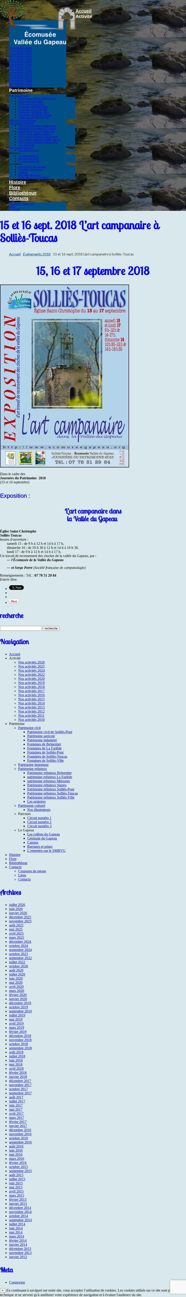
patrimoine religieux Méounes (36, 131)
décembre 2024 (20, 942)
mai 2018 (15, 1064)
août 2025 (16, 925)
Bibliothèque (23, 192)
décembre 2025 (20, 917)
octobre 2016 (18, 1138)
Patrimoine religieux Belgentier (37, 125)
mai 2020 (15, 982)
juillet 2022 (17, 962)
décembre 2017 (20, 1081)
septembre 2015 (20, 1171)
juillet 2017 (17, 1101)
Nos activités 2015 (20, 72)
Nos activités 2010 (20, 86)
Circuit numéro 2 (28, 158)
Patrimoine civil (18, 95)
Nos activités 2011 (20, 83)
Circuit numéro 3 (28, 161)
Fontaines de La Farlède (32, 109)
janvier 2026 (18, 913)
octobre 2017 (18, 1089)
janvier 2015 (18, 1204)
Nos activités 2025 (20, 50)
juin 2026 (16, 909)
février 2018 (18, 1073)
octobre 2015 (18, 1167)
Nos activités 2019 (20, 61)
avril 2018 (16, 1068)
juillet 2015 (17, 1179)
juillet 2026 (17, 905)
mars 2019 (16, 1028)
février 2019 (18, 1032)
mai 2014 (15, 1232)
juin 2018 (16, 1060)
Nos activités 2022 (20, 56)
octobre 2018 (18, 1044)
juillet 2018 (17, 1056)
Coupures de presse (21, 203)
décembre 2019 (20, 1003)
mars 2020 (16, 991)
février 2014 (18, 1240)
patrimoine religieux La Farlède (37, 128)
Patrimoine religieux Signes (34, 134)
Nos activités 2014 (20, 75)
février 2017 (18, 1122)
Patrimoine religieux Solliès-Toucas (39, 139)
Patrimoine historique (22, 120)
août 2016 (16, 1146)
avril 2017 (16, 1113)
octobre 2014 (18, 1216)
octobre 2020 (18, 966)
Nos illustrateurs (28, 150)
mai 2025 (15, 929)
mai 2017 (15, 1109)
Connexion (17, 1282)
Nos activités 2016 (20, 69)
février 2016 (18, 1163)
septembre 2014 (20, 1220)
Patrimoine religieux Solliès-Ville (38, 142)
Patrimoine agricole (30, 101)
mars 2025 (16, 937)
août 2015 (16, 1175)
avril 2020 (16, 987)
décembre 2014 (20, 1208)
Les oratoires (26, 144)
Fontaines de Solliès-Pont (33, 112)
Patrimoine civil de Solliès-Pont (37, 98)
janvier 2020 (18, 999)
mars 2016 (16, 1159)
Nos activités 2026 (20, 47)
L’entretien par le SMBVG (33, 177)
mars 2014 (16, 1236)
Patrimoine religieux (21, 123)
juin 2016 (16, 1150)
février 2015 (18, 1199)
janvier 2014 (18, 1245)
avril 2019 (16, 1023)
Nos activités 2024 (20, 53)
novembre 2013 (20, 1253)
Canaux (22, 172)
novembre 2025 (20, 921)
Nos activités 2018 (20, 64)
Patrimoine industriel (31, 104)
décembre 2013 (20, 1249)
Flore (14, 187)
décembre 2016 (20, 1130)
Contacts (18, 198)
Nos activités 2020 (20, 58)
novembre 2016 (20, 1134)
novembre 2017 (20, 1085)
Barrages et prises (29, 175)
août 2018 (16, 1052)
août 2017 (16, 1097)
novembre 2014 (20, 1212)
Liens (12, 206)
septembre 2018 (20, 1048)
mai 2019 (15, 1019)
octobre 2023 (18, 954)
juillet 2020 (17, 974)
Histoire (17, 181)
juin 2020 (16, 978)
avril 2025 (16, 933)
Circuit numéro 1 (28, 155)
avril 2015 (16, 1191)
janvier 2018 (18, 1077)
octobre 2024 (18, 946)
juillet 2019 (17, 1015)
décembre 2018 (20, 1036)
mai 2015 (15, 1187)
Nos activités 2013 (20, 77)
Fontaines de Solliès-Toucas (35, 114)
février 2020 (18, 995)
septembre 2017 (20, 1093)
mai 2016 (15, 1154)
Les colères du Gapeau (32, 166)
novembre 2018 (20, 1040)
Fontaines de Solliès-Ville (33, 117)
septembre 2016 (20, 1142)
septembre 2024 (20, 950)
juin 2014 (16, 1228)
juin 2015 (16, 1183)
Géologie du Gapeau (30, 169)
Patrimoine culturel (21, 147)
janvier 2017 (18, 1126)
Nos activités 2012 (20, 80)
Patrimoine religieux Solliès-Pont (38, 136)
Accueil (84, 10)
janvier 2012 (18, 1257)
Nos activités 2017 (20, 66)
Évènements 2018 (37, 254)
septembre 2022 (20, 958)
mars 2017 (16, 1118)
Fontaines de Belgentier (33, 106)
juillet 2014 (17, 1224)
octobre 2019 (18, 1007)
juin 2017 (16, 1105)
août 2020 (16, 970)
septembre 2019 (20, 1011)
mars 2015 (16, 1195)
